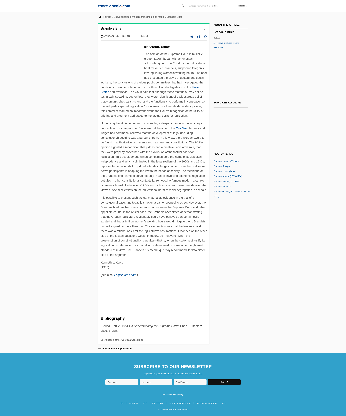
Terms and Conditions (206, 403)
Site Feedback (158, 403)
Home (122, 403)
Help (145, 403)
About (226, 43)
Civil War (181, 128)
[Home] (114, 6)
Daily (224, 403)
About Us (133, 403)
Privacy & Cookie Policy (180, 403)
